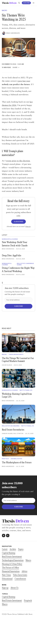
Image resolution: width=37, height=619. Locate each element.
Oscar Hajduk (7, 365)
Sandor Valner (7, 433)
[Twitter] (3, 535)
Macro (4, 10)
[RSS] (7, 535)
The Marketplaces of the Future (17, 462)
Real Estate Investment (12, 600)
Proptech (5, 458)
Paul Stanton (18, 433)
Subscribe (26, 3)
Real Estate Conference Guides (25, 264)
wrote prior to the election (18, 160)
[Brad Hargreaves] (4, 33)
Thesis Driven (12, 614)
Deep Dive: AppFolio (11, 255)
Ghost (30, 614)
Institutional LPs (26, 390)
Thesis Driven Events (16, 354)
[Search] (19, 3)
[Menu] (33, 3)
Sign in (28, 226)
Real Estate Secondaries (10, 426)
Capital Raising (8, 597)
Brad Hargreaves (13, 33)
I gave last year (23, 81)
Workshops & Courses (10, 239)
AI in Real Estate (16, 458)
